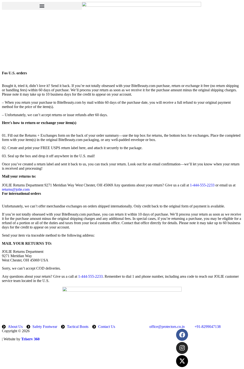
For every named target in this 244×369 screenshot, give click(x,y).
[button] (42, 6)
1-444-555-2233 (202, 185)
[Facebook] (182, 335)
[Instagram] (182, 348)
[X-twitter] (182, 361)
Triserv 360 (30, 339)
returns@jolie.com (16, 189)
